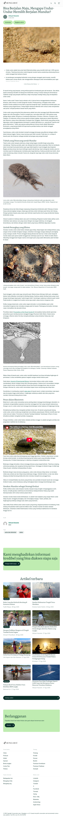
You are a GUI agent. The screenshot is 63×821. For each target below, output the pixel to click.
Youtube (35, 783)
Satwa (21, 532)
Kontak (35, 755)
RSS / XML (36, 796)
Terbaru (5, 769)
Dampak (35, 769)
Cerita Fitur (6, 766)
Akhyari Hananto (13, 16)
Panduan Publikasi (38, 766)
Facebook (36, 789)
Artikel (5, 758)
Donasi (35, 758)
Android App (36, 802)
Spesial (5, 761)
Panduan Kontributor (39, 763)
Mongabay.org (7, 783)
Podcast (5, 755)
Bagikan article (19, 22)
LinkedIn (35, 778)
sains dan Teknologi (10, 532)
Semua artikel (9, 698)
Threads (35, 791)
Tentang (35, 753)
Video (5, 753)
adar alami (28, 391)
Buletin (9, 725)
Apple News (36, 804)
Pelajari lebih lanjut (10, 563)
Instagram (36, 781)
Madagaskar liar (8, 778)
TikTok (35, 794)
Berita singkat (7, 763)
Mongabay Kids (7, 781)
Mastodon (36, 799)
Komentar (8, 22)
